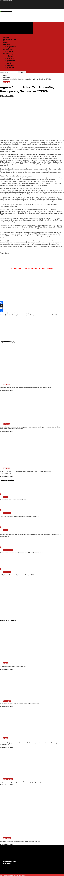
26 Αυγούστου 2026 (6, 476)
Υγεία (8, 69)
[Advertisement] (32, 327)
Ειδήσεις (6, 53)
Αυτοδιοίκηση (11, 46)
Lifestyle (9, 62)
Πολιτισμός (10, 58)
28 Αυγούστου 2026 (6, 669)
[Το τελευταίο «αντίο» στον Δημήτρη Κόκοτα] (6, 492)
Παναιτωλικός (8, 50)
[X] (32, 305)
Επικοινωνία (7, 863)
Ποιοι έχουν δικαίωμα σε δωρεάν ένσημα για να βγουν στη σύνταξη (20, 516)
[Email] (32, 308)
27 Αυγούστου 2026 (6, 391)
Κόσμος (5, 43)
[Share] (32, 310)
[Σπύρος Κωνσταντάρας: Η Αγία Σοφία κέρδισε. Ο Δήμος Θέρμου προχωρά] (6, 545)
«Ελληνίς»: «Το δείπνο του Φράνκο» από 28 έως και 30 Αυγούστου (20, 575)
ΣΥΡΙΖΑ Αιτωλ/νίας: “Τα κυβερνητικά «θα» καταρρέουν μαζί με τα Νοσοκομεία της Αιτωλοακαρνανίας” (25, 472)
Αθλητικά (10, 51)
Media (9, 64)
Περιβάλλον (11, 60)
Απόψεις (9, 57)
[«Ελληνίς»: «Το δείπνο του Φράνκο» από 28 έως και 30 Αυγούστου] (4, 567)
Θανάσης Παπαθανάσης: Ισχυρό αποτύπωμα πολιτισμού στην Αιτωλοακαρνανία (25, 387)
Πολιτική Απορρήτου (9, 861)
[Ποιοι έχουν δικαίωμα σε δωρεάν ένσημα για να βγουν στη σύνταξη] (6, 508)
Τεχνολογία (10, 65)
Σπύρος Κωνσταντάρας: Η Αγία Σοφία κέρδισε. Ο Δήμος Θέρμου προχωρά (21, 553)
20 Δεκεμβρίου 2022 (7, 96)
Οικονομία (7, 48)
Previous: (15, 313)
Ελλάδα (5, 41)
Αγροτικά (10, 55)
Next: (29, 315)
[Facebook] (32, 302)
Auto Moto (10, 67)
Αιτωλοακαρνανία (9, 39)
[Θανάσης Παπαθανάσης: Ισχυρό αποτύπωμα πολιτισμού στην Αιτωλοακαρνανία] (25, 381)
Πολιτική (6, 44)
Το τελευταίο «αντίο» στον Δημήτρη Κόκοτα (13, 500)
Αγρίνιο (6, 37)
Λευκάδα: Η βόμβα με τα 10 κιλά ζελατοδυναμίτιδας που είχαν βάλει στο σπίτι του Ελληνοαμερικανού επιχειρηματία (30, 535)
